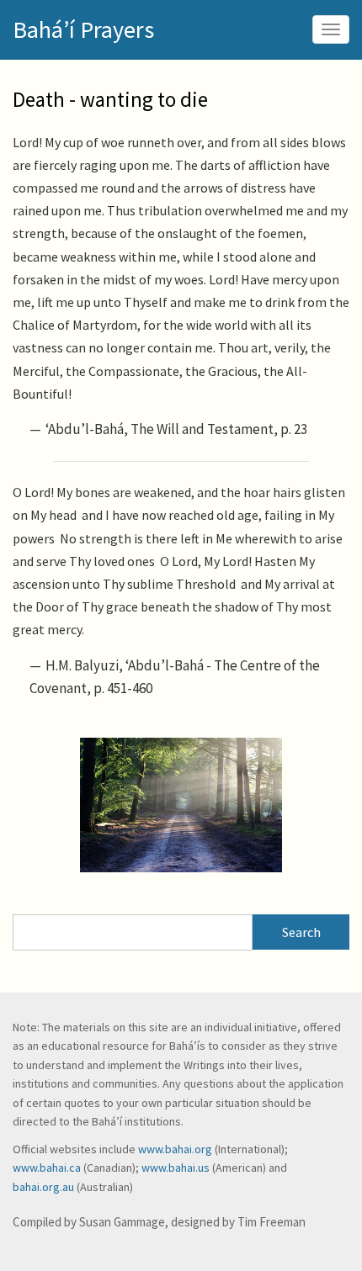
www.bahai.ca (47, 1167)
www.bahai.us (175, 1167)
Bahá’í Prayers (83, 29)
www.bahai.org (175, 1149)
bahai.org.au (43, 1186)
